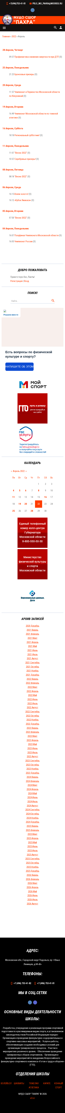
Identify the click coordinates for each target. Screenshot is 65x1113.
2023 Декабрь (32, 772)
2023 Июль (32, 752)
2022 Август (32, 707)
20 (25, 503)
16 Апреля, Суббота (13, 128)
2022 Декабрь (32, 723)
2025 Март (32, 834)
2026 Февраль (32, 879)
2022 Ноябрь (33, 719)
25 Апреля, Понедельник (16, 67)
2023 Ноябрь (33, 768)
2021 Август (32, 658)
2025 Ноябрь (33, 867)
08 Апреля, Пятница (13, 169)
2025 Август (32, 854)
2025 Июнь (32, 846)
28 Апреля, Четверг (13, 50)
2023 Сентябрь (32, 760)
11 (13, 497)
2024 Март (32, 785)
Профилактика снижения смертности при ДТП (37, 56)
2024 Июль (32, 801)
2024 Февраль (32, 781)
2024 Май (32, 793)
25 (13, 510)
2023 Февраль (32, 732)
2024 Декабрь (32, 821)
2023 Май (32, 744)
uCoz (32, 1098)
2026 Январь (32, 875)
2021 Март (32, 638)
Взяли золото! (21, 194)
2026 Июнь (32, 895)
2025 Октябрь (32, 862)
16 (45, 497)
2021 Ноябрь (33, 670)
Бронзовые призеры (24, 74)
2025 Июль (32, 850)
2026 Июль (32, 899)
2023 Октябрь (32, 764)
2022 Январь (32, 679)
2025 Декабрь (32, 870)
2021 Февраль (32, 633)
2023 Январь (32, 728)
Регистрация (16, 281)
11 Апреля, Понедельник (16, 146)
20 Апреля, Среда (12, 85)
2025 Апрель (32, 838)
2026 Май (32, 891)
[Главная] (19, 19)
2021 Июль (32, 654)
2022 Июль (32, 703)
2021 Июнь (32, 650)
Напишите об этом (19, 366)
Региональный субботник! (27, 135)
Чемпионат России (23, 241)
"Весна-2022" (21, 152)
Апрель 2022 (19, 471)
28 (32, 510)
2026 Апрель (32, 887)
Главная (6, 36)
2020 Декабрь (32, 625)
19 (19, 503)
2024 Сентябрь (32, 809)
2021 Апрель (32, 642)
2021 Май (32, 646)
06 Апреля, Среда (12, 187)
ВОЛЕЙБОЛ (6, 1083)
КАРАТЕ (46, 1083)
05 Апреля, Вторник (13, 211)
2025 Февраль (32, 830)
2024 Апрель (32, 789)
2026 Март (32, 883)
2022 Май (32, 695)
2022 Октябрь (32, 715)
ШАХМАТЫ (19, 1083)
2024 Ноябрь (33, 817)
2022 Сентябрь (32, 711)
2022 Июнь (32, 699)
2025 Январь (32, 826)
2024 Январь (32, 777)
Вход (26, 281)
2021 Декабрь (32, 674)
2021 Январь (32, 630)
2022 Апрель (32, 691)
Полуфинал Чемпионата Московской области (37, 235)
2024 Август (32, 805)
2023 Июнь (32, 748)
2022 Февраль (32, 683)
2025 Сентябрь (32, 858)
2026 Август (32, 903)
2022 (14, 36)
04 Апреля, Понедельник (16, 228)
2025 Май (32, 842)
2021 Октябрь (32, 666)
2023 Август (32, 756)
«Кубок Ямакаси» (23, 200)
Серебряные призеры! (25, 159)
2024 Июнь (32, 797)
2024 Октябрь (32, 813)
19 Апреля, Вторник (13, 106)
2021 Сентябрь (32, 662)
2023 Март (32, 736)
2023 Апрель (32, 740)
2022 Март (32, 687)
